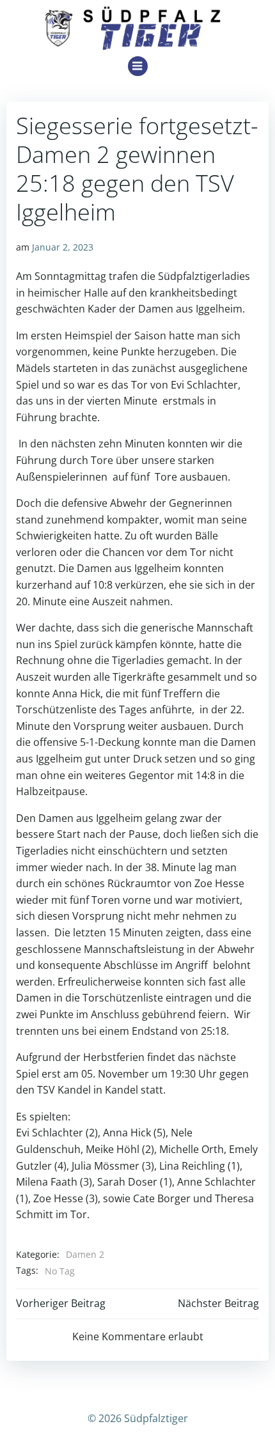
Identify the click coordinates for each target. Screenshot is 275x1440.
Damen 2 (85, 1254)
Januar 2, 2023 (62, 247)
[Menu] (138, 66)
